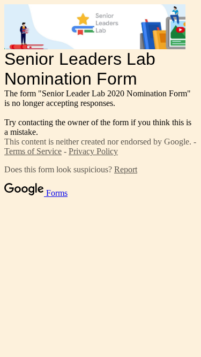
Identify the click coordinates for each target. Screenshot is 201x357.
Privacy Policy (93, 151)
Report (125, 169)
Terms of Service (33, 151)
